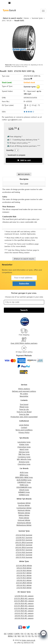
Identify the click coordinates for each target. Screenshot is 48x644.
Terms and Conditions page (28, 244)
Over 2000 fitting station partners (24, 343)
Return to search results (12, 18)
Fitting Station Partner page (26, 250)
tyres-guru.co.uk (28, 640)
